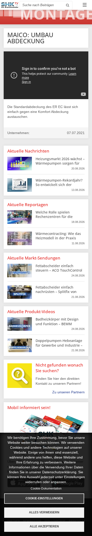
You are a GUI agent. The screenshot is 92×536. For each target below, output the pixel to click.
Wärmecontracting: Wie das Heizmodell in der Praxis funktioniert (58, 238)
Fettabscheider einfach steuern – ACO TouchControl (59, 268)
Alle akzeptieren (44, 526)
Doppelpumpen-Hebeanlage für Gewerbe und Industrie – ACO (59, 345)
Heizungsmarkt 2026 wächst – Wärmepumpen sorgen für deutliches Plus (60, 163)
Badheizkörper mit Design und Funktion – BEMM (57, 321)
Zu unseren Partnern (68, 392)
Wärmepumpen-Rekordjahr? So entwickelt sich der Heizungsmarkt (59, 184)
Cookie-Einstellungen (44, 498)
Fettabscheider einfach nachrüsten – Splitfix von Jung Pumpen (56, 291)
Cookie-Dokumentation (46, 488)
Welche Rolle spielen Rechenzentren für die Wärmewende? (54, 216)
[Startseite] (9, 5)
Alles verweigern (44, 512)
